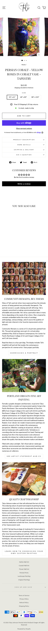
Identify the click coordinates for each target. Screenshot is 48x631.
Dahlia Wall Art (24, 562)
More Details (24, 144)
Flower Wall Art (24, 569)
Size (24, 92)
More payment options (24, 128)
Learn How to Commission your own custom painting (24, 552)
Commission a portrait (24, 353)
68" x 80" (23, 97)
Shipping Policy (24, 606)
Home (23, 65)
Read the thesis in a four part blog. (14, 343)
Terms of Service (24, 595)
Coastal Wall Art (24, 565)
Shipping (17, 87)
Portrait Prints (24, 573)
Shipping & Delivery (24, 149)
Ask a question (24, 154)
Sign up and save (23, 587)
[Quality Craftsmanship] (24, 478)
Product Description (24, 139)
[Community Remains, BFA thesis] (24, 278)
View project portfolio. (31, 347)
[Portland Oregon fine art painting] (24, 375)
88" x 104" (35, 97)
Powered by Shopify (24, 629)
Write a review (24, 184)
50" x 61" (12, 97)
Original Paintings (24, 580)
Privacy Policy (24, 599)
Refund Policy (24, 602)
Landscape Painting (24, 576)
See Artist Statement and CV (24, 456)
